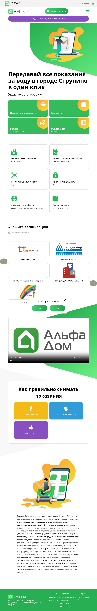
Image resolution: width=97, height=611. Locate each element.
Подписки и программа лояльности (64, 604)
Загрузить (85, 3)
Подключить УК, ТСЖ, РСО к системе (48, 18)
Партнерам (53, 601)
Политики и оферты (68, 597)
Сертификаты (82, 593)
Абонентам (52, 593)
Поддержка (64, 593)
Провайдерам (54, 597)
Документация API (83, 598)
